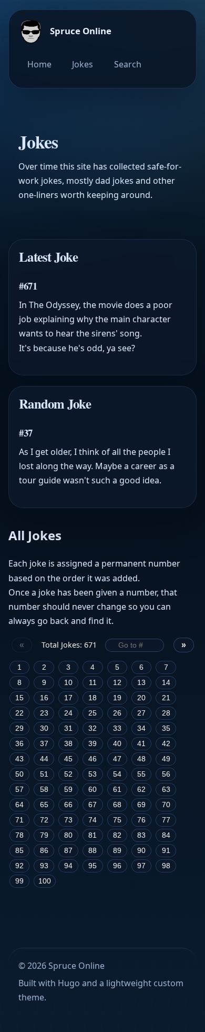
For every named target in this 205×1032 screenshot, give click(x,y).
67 (92, 805)
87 (68, 851)
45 (68, 759)
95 (92, 866)
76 (141, 820)
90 (141, 851)
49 (166, 759)
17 (68, 698)
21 (166, 698)
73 (68, 820)
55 (141, 774)
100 (44, 881)
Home (39, 64)
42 (166, 744)
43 (19, 759)
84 (166, 835)
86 (44, 851)
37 (44, 744)
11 (93, 683)
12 (117, 683)
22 (19, 713)
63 (166, 789)
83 (141, 835)
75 (117, 820)
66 (68, 805)
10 (68, 683)
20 (141, 698)
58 (44, 789)
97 (141, 866)
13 (141, 683)
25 (92, 713)
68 (117, 805)
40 (117, 744)
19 (117, 698)
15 (19, 698)
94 (68, 866)
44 (44, 759)
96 (117, 866)
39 (92, 744)
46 (92, 759)
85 (19, 851)
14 (166, 683)
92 (19, 866)
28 (166, 713)
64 (19, 805)
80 (68, 835)
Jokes (82, 64)
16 (44, 698)
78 (19, 835)
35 (166, 728)
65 (44, 805)
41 (141, 744)
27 (141, 713)
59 (68, 789)
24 (68, 713)
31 (68, 728)
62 (141, 789)
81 (92, 835)
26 (117, 713)
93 (44, 866)
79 (44, 835)
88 (92, 851)
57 (19, 789)
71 (19, 820)
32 (92, 728)
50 (19, 774)
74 (92, 820)
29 (19, 728)
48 (141, 759)
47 (117, 759)
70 (166, 805)
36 (19, 744)
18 (92, 698)
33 (117, 728)
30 (44, 728)
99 (19, 881)
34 (141, 728)
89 (117, 851)
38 (68, 744)
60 (92, 789)
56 (166, 774)
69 (141, 805)
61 (117, 789)
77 (166, 820)
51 (44, 774)
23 (44, 713)
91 (166, 851)
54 (117, 774)
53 (92, 774)
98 (166, 866)
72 (44, 820)
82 (117, 835)
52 (68, 774)
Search (127, 64)
